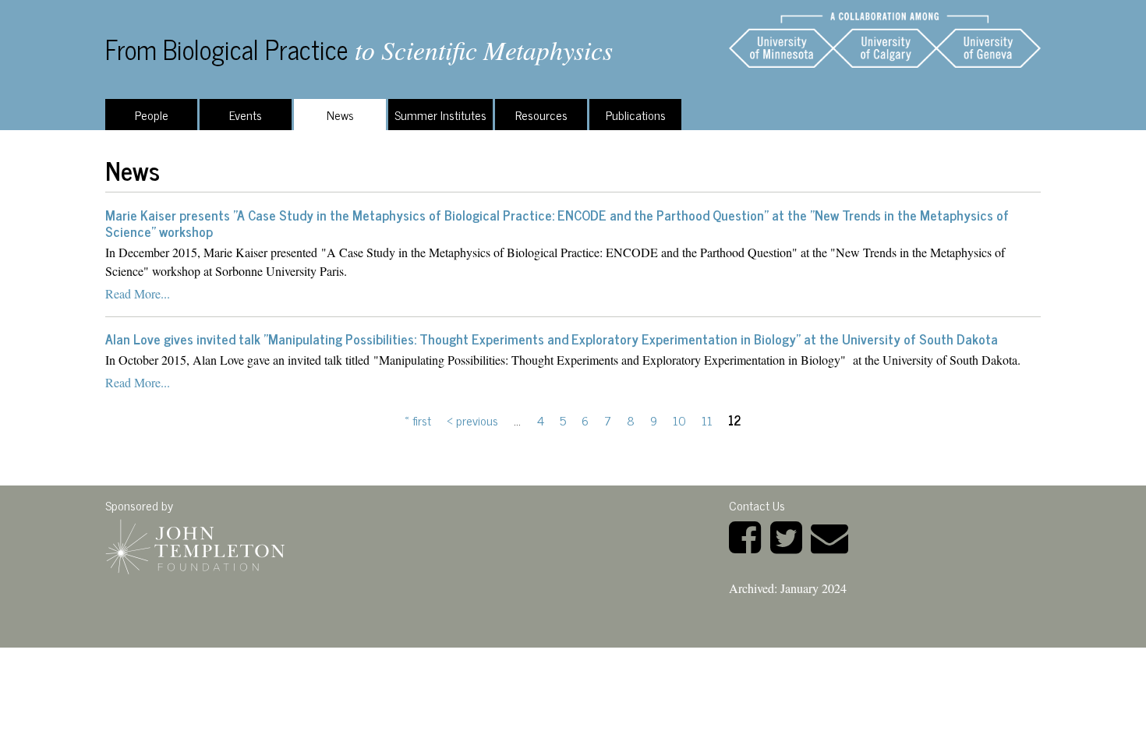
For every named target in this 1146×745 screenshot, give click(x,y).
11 (707, 420)
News (340, 114)
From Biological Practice (226, 48)
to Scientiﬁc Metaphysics (484, 49)
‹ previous (472, 420)
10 (679, 420)
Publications (636, 114)
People (151, 114)
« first (418, 420)
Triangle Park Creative (226, 656)
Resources (541, 114)
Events (245, 114)
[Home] (885, 40)
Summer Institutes (440, 114)
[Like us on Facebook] (748, 535)
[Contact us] (832, 535)
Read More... (137, 293)
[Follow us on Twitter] (789, 535)
